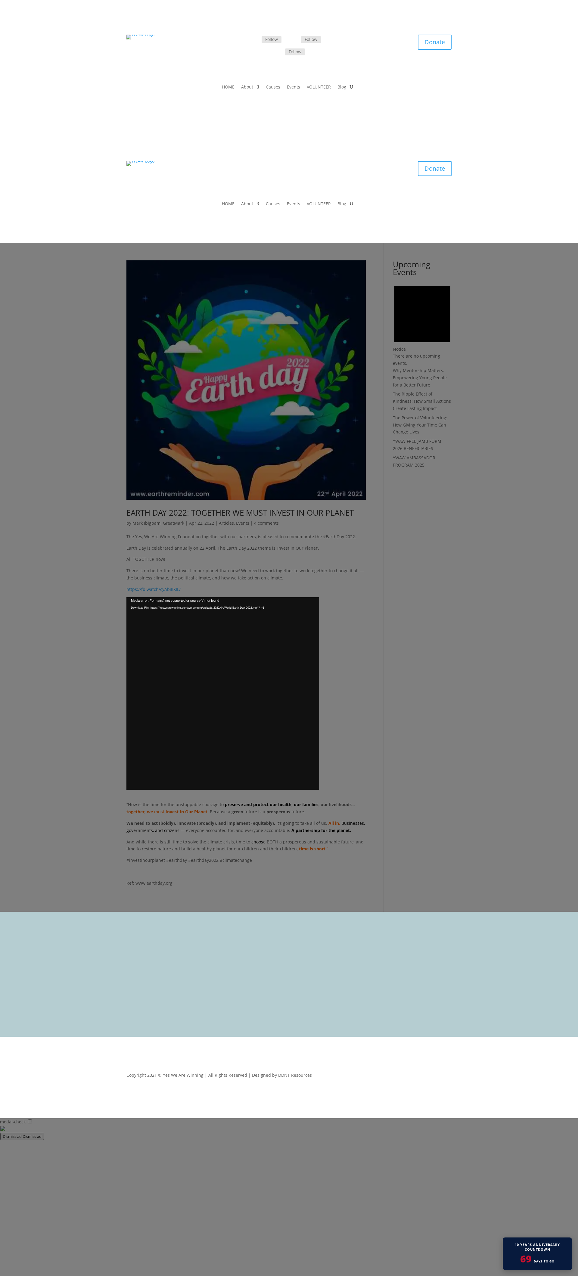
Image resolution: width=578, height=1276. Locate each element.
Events (293, 87)
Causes (273, 87)
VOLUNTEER (319, 87)
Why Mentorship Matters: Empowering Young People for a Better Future (420, 378)
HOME (228, 87)
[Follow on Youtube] (447, 1076)
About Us (234, 947)
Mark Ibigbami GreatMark (158, 523)
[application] (222, 693)
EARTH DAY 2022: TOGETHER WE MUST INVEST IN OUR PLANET (240, 512)
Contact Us (235, 986)
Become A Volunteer (245, 970)
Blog (341, 87)
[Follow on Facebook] (254, 40)
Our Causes (236, 955)
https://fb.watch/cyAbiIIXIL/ (153, 589)
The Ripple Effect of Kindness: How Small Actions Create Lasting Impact (422, 401)
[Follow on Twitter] (294, 40)
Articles (226, 523)
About (247, 87)
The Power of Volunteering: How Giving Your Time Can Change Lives (420, 425)
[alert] (422, 323)
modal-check (13, 1122)
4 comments (266, 523)
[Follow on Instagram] (278, 52)
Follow (271, 39)
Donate (434, 42)
